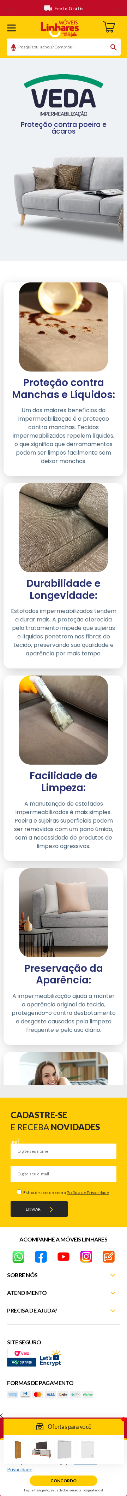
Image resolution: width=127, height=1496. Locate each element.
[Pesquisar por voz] (11, 48)
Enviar (33, 1209)
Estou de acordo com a (66, 1192)
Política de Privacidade (88, 1192)
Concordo (63, 1480)
